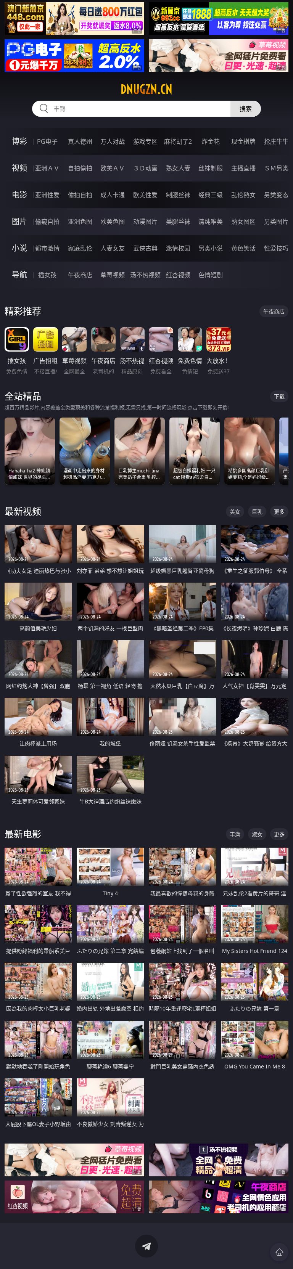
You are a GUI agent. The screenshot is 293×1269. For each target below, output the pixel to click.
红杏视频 (178, 275)
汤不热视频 (145, 275)
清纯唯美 (210, 221)
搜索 (246, 108)
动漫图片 (145, 221)
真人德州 (80, 141)
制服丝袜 (178, 195)
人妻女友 (112, 248)
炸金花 (210, 141)
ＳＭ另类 (276, 168)
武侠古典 (145, 248)
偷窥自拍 (47, 221)
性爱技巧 (276, 248)
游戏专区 (145, 141)
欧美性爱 (145, 195)
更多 (279, 511)
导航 (19, 275)
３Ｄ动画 (145, 168)
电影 (19, 195)
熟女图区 (243, 221)
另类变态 (276, 195)
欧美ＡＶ (112, 168)
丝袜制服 (210, 168)
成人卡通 (112, 195)
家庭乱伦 (80, 248)
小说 (19, 248)
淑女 (257, 834)
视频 (19, 168)
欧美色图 (112, 221)
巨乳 (257, 511)
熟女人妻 (178, 168)
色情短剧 (210, 275)
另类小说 (210, 248)
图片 (19, 221)
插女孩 (47, 275)
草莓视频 (112, 275)
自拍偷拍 (80, 168)
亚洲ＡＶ (47, 168)
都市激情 (47, 248)
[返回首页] (279, 1252)
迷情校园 (178, 248)
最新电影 (23, 833)
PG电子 (47, 141)
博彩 (19, 141)
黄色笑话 (243, 248)
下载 (279, 396)
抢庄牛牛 (276, 141)
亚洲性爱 (47, 195)
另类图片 (276, 221)
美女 (235, 511)
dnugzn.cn (146, 89)
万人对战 (112, 141)
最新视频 (23, 511)
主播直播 (243, 168)
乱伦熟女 (243, 195)
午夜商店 (80, 275)
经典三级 (210, 195)
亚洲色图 (80, 221)
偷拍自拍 (80, 195)
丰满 (235, 834)
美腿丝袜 (178, 221)
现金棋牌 (243, 141)
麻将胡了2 (178, 141)
